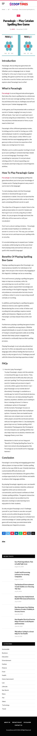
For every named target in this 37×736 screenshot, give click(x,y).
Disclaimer (27, 722)
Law (3, 683)
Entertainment (6, 660)
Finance (4, 668)
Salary (4, 701)
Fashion (4, 664)
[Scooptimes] (18, 3)
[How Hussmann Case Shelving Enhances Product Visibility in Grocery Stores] (7, 609)
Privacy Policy (17, 722)
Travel (4, 709)
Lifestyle (4, 686)
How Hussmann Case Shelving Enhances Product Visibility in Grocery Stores (24, 609)
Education (5, 656)
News (4, 694)
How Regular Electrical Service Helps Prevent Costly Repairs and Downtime (25, 621)
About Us (7, 722)
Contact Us (18, 725)
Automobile (5, 649)
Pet (3, 697)
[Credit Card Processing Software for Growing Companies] (7, 575)
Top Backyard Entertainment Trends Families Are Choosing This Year (24, 587)
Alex (13, 29)
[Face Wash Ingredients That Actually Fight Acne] (7, 564)
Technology (5, 705)
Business (5, 653)
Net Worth (5, 690)
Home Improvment (8, 679)
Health (4, 675)
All (18, 15)
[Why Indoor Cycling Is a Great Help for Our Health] (7, 634)
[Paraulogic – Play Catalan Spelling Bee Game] (18, 45)
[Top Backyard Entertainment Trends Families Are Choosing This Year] (7, 587)
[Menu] (3, 3)
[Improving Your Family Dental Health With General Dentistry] (7, 599)
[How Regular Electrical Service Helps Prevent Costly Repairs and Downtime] (7, 622)
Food (3, 671)
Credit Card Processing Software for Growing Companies (22, 574)
